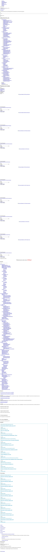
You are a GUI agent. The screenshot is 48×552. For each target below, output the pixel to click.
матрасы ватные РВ (4, 342)
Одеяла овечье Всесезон (6, 325)
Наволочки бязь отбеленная (6, 295)
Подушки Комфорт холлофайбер (6, 308)
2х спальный (5, 272)
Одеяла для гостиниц (6, 77)
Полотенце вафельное (6, 69)
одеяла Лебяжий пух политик (7, 332)
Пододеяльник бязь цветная (6, 302)
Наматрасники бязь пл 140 (6, 50)
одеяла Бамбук (3, 335)
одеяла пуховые (5, 43)
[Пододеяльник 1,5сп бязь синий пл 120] (6, 513)
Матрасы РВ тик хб (5, 345)
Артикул (1, 90)
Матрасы (3, 46)
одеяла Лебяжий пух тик (6, 333)
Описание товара (3, 437)
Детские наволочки (5, 60)
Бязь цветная (3, 355)
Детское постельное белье (6, 58)
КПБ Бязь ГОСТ (5, 23)
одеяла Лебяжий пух (6, 42)
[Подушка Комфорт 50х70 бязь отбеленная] (24, 94)
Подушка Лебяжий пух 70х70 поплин (5, 234)
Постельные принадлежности (5, 27)
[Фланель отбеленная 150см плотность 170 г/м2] (7, 467)
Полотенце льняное (5, 67)
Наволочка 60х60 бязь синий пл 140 (7, 481)
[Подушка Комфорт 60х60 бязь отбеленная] (24, 112)
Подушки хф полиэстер (6, 309)
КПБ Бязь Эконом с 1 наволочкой (7, 22)
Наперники (3, 304)
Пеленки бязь (5, 366)
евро (3, 273)
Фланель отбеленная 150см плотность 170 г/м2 (8, 468)
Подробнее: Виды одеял (5, 540)
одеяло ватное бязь (5, 322)
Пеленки (4, 59)
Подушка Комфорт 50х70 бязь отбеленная (5, 107)
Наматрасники (4, 49)
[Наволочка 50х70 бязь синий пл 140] (6, 494)
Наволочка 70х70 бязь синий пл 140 (7, 500)
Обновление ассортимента (3, 402)
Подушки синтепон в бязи (6, 314)
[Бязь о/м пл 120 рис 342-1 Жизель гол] (6, 462)
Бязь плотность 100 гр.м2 (6, 356)
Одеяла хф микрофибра (6, 331)
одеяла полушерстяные (6, 45)
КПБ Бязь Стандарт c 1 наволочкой (7, 21)
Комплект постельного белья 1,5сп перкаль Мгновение (10, 440)
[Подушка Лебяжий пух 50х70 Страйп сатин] (24, 185)
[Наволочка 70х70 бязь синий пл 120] (6, 475)
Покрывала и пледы (4, 70)
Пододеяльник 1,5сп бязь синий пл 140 (7, 519)
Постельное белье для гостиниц (7, 80)
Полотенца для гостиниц (6, 79)
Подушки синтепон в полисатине (7, 313)
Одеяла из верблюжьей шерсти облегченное (9, 338)
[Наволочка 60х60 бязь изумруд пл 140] (6, 443)
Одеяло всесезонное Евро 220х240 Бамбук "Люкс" (9, 435)
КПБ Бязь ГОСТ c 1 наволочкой (7, 20)
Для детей (1, 360)
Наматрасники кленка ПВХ (6, 51)
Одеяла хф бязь (5, 330)
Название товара (2, 89)
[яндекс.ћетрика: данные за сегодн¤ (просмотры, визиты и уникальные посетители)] (2, 551)
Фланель (4, 57)
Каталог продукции (4, 2)
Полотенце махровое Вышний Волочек (8, 68)
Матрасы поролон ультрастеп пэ (7, 347)
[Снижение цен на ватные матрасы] (5, 396)
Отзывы (3, 5)
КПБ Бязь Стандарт (4, 267)
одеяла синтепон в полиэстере (7, 328)
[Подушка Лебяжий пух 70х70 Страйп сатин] (24, 239)
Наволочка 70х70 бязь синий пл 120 (7, 476)
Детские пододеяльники (6, 61)
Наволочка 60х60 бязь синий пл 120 (7, 486)
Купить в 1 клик (2, 111)
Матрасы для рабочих (6, 75)
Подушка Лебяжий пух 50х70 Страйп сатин (6, 198)
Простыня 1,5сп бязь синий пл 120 (6, 505)
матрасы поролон (5, 48)
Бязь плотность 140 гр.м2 (6, 357)
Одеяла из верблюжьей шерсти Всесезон (8, 339)
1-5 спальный (5, 268)
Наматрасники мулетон (5, 351)
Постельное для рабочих (5, 383)
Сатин (4, 25)
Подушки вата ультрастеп (6, 306)
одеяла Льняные (5, 38)
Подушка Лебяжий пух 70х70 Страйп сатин (6, 252)
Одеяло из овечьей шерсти (6, 40)
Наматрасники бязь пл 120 (5, 353)
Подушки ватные (5, 32)
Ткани (2, 54)
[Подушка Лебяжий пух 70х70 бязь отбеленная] (24, 203)
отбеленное (4, 377)
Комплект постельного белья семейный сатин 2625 (9, 449)
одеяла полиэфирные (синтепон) (7, 41)
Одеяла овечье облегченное (6, 324)
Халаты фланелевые (5, 66)
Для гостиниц (3, 76)
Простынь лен (5, 299)
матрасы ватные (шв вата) (6, 47)
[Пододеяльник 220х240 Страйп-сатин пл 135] (7, 424)
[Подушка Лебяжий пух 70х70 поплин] (24, 221)
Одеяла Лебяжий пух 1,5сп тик (6, 454)
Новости (3, 3)
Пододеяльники (5, 30)
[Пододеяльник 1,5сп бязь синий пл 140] (6, 518)
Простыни (4, 29)
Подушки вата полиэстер (6, 307)
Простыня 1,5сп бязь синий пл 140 (6, 510)
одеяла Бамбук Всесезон (6, 336)
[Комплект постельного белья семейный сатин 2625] (8, 448)
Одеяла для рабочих (5, 74)
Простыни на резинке (6, 28)
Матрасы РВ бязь (5, 343)
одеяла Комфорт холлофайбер (5, 329)
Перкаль (3, 289)
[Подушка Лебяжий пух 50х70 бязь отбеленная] (24, 130)
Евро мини (4, 284)
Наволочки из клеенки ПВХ (7, 296)
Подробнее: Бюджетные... (5, 536)
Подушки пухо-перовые (6, 36)
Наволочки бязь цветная (6, 297)
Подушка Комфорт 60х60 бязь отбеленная (5, 125)
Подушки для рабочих (6, 73)
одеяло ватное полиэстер (6, 323)
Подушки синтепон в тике (6, 312)
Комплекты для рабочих (3, 381)
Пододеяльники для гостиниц (7, 78)
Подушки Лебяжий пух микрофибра (8, 316)
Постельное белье (4, 19)
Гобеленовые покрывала (6, 72)
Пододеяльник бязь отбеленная (7, 303)
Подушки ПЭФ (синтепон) (6, 33)
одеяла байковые (4, 341)
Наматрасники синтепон (6, 53)
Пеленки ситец (5, 365)
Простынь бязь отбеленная (6, 300)
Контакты (1, 532)
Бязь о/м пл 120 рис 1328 (5, 430)
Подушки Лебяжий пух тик (6, 315)
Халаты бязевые (5, 65)
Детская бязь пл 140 (5, 361)
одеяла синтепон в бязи (6, 327)
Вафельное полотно (5, 56)
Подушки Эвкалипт (5, 35)
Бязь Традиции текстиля (6, 24)
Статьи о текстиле (4, 4)
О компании (3, 1)
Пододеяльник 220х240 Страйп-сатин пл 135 (8, 425)
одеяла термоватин (4, 321)
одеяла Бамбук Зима (5, 337)
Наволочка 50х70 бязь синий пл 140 (7, 495)
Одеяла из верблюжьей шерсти (7, 44)
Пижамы (4, 63)
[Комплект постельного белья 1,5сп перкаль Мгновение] (8, 438)
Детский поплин (5, 363)
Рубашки (4, 64)
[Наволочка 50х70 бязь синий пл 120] (6, 489)
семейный (4, 270)
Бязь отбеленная (5, 55)
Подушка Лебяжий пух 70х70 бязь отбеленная (6, 216)
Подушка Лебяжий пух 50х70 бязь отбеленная (6, 143)
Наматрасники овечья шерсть (7, 52)
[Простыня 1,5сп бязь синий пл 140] (5, 508)
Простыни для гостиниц (5, 387)
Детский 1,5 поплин (5, 362)
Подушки (3, 31)
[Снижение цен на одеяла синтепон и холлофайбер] (7, 392)
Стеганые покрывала (6, 71)
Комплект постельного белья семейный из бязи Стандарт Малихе (11, 459)
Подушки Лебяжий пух (6, 34)
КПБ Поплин (5, 26)
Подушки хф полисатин (6, 310)
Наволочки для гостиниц (5, 386)
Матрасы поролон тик (6, 348)
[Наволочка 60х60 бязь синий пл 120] (6, 484)
